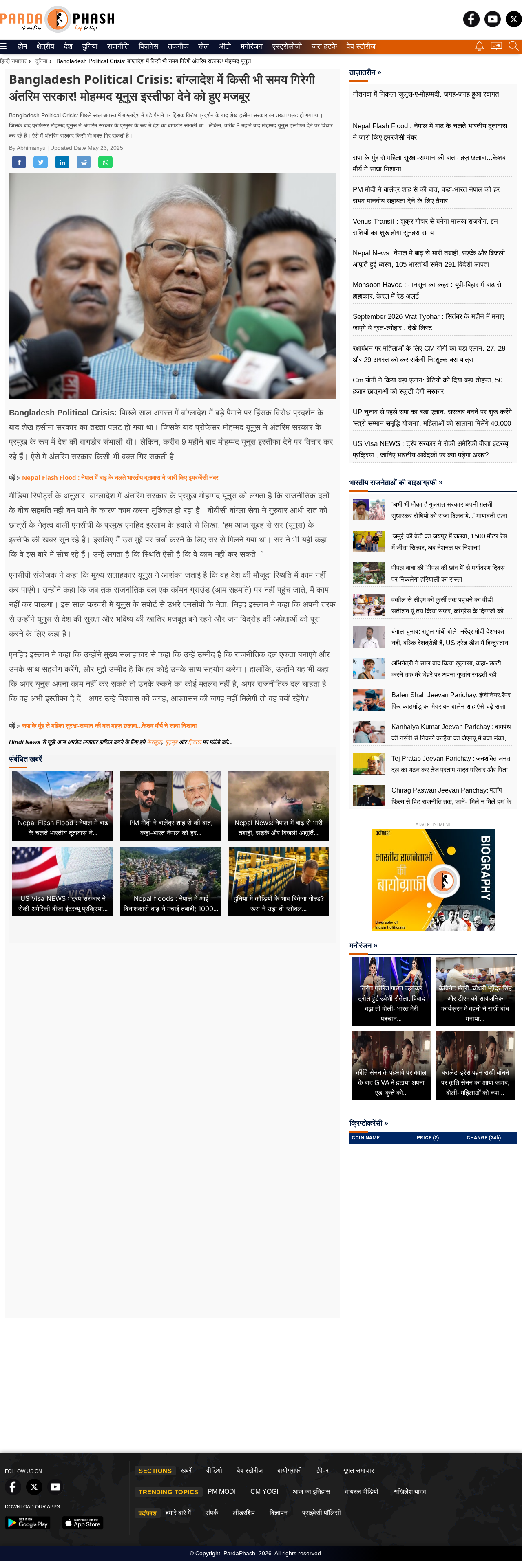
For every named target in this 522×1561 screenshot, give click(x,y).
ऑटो (224, 46)
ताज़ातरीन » (365, 72)
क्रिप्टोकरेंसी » (368, 1123)
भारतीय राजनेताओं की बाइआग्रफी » (396, 483)
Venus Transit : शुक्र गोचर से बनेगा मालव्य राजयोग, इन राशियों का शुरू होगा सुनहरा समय (425, 227)
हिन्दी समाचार (13, 61)
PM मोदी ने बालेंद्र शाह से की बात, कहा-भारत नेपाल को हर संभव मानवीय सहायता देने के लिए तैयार (426, 195)
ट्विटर (194, 742)
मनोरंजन (250, 46)
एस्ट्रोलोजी (285, 46)
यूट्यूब (172, 742)
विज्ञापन (279, 1512)
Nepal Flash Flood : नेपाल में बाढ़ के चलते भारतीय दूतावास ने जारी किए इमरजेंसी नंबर (120, 477)
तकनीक (177, 46)
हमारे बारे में (178, 1512)
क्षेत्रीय (44, 46)
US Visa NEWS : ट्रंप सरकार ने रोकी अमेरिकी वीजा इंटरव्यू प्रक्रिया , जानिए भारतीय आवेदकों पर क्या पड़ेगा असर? (430, 449)
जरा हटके (323, 46)
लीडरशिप (244, 1512)
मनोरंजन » (363, 946)
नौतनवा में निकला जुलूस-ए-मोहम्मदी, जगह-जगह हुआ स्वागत (426, 94)
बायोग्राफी (289, 1470)
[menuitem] (22, 47)
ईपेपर (322, 1470)
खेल (203, 46)
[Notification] (479, 49)
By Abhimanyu (28, 148)
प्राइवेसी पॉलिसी (321, 1512)
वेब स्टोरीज (359, 46)
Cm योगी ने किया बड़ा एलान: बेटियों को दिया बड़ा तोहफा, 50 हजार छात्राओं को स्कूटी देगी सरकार (427, 385)
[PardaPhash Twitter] (514, 25)
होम (22, 46)
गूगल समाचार (358, 1470)
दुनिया (89, 46)
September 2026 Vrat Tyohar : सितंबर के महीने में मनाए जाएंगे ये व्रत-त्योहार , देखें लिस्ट (428, 322)
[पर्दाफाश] (57, 30)
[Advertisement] (172, 1021)
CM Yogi (264, 1491)
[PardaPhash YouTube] (492, 25)
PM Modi (222, 1491)
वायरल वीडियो (361, 1491)
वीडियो (214, 1470)
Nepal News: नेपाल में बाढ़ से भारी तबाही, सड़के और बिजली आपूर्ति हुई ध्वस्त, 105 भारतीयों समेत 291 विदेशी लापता (429, 258)
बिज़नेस (147, 46)
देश (67, 46)
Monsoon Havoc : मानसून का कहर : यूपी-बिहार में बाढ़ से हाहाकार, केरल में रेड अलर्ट (427, 290)
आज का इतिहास (311, 1491)
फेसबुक (154, 742)
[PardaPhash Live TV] (496, 48)
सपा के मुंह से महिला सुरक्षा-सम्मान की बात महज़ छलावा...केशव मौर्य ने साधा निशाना (109, 725)
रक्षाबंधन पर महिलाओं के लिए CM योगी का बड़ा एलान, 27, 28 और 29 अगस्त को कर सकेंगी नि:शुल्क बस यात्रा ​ (429, 354)
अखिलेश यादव (409, 1491)
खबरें (186, 1470)
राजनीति (116, 46)
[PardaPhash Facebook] (471, 25)
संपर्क (212, 1512)
